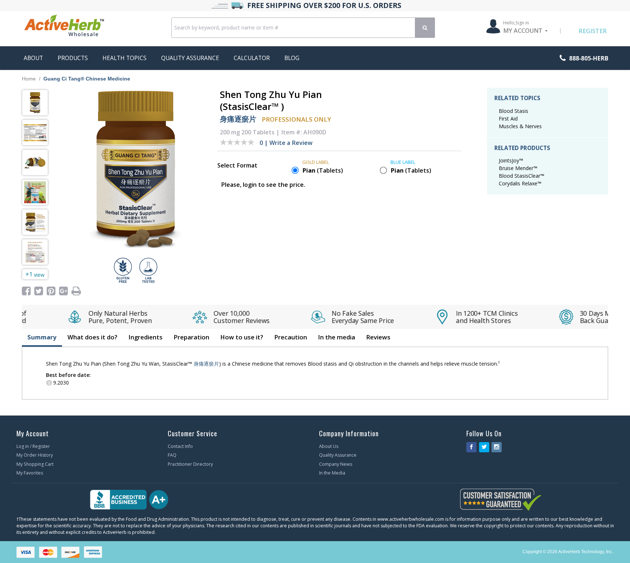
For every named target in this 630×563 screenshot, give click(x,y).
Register (593, 31)
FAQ (172, 455)
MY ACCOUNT (522, 31)
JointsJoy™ (511, 160)
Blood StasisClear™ (521, 175)
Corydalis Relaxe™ (520, 183)
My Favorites (29, 473)
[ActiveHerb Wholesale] (93, 26)
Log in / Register (33, 446)
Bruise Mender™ (518, 168)
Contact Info (180, 446)
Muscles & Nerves (520, 126)
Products (73, 58)
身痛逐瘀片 (238, 119)
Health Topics (124, 58)
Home (29, 79)
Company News (335, 464)
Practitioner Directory (190, 464)
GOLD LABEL (315, 162)
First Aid (508, 118)
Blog (291, 58)
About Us (328, 446)
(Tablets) (323, 170)
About (33, 58)
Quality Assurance (190, 58)
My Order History (34, 455)
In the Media (332, 473)
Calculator (252, 58)
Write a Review (290, 143)
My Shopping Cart (35, 464)
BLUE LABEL (402, 162)
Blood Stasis (513, 110)
